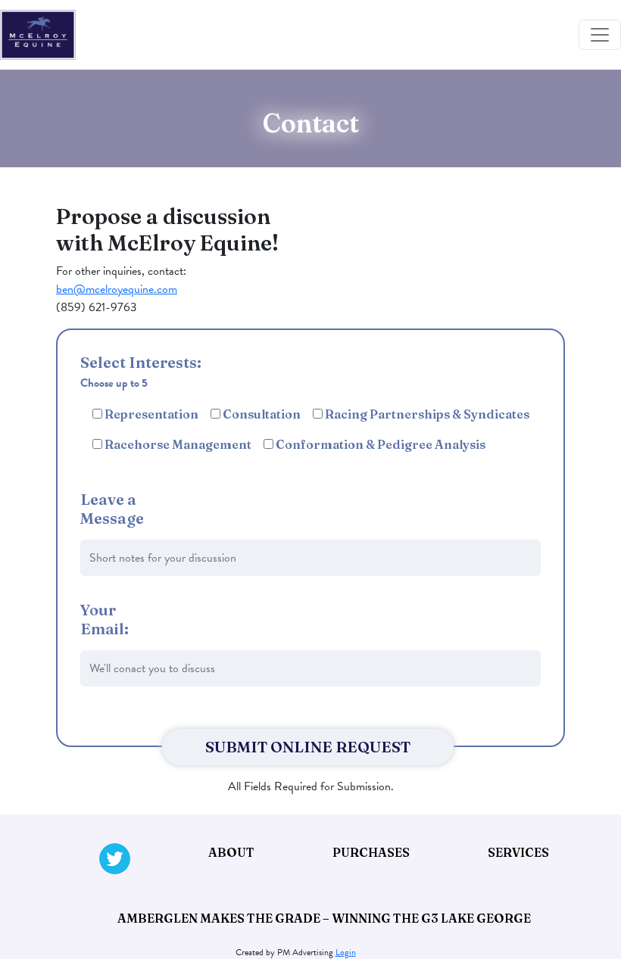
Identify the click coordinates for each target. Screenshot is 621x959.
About (231, 852)
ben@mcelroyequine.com (116, 289)
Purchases (371, 852)
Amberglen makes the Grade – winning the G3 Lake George (324, 918)
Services (518, 852)
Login (345, 952)
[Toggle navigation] (600, 35)
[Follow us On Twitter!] (115, 858)
